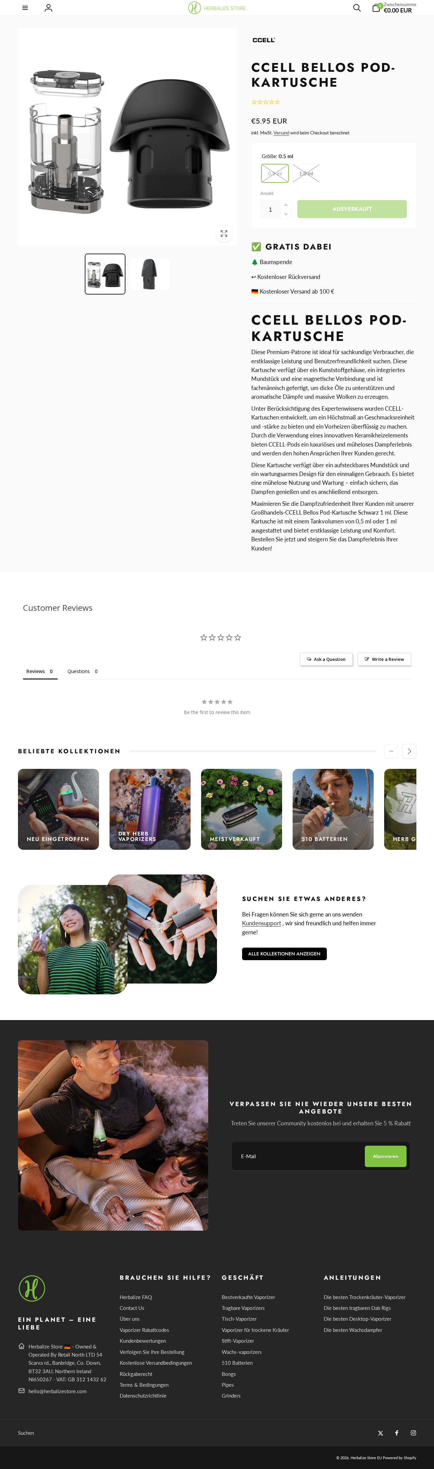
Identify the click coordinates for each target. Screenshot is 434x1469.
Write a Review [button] (388, 659)
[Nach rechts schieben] (409, 751)
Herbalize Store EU (366, 1457)
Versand (281, 132)
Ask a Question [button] (330, 659)
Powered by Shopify (399, 1457)
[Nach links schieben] (391, 751)
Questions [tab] (78, 671)
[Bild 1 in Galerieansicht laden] (105, 274)
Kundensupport (261, 923)
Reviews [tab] (35, 671)
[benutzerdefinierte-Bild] (32, 1300)
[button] (26, 8)
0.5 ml (275, 173)
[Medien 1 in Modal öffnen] (127, 136)
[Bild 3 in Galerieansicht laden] (150, 274)
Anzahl (266, 193)
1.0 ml (306, 173)
